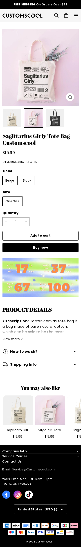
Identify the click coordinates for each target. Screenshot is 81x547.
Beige (9, 180)
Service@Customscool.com (33, 469)
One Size (12, 201)
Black (27, 180)
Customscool (44, 541)
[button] (76, 15)
